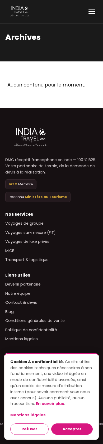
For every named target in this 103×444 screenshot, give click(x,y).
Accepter (72, 429)
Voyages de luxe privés (27, 241)
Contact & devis (21, 302)
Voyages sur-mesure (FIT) (30, 232)
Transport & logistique (27, 259)
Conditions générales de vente (35, 320)
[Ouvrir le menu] (92, 11)
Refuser (29, 429)
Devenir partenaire (23, 284)
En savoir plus (50, 403)
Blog (9, 311)
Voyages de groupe (24, 223)
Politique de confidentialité (31, 329)
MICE (9, 250)
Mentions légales (21, 338)
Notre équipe (17, 293)
